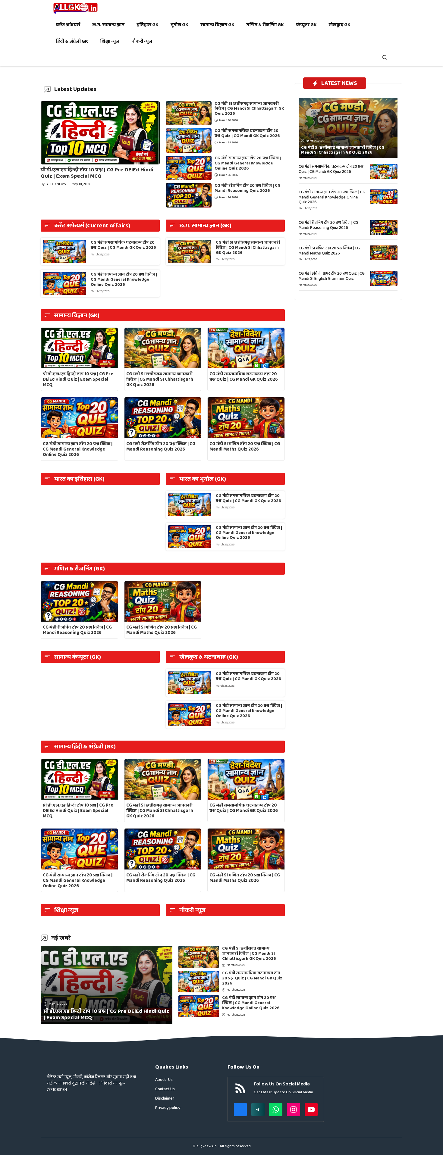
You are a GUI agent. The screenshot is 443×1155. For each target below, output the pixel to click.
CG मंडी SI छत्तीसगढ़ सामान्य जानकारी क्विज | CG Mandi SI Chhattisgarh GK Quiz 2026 (249, 108)
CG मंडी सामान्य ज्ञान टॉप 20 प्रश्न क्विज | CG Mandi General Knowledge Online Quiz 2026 (248, 163)
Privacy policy (167, 1108)
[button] (384, 58)
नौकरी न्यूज (141, 41)
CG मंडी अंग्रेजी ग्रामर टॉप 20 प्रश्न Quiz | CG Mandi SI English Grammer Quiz (332, 276)
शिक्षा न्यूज (109, 41)
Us (170, 1080)
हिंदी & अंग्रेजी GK (72, 41)
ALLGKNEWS (56, 184)
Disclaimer (164, 1098)
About (160, 1080)
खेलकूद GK (339, 25)
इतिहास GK (148, 25)
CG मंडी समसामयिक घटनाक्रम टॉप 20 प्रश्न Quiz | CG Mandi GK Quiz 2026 (247, 133)
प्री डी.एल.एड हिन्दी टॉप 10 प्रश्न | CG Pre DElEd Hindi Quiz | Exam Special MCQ (97, 173)
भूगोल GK (179, 25)
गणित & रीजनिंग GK (265, 25)
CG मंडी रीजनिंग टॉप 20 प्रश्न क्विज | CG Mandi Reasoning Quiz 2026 (248, 188)
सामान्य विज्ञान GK (217, 25)
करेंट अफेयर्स (68, 25)
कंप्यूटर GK (306, 25)
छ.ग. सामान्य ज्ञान (108, 25)
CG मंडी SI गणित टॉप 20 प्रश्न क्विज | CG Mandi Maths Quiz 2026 (244, 446)
